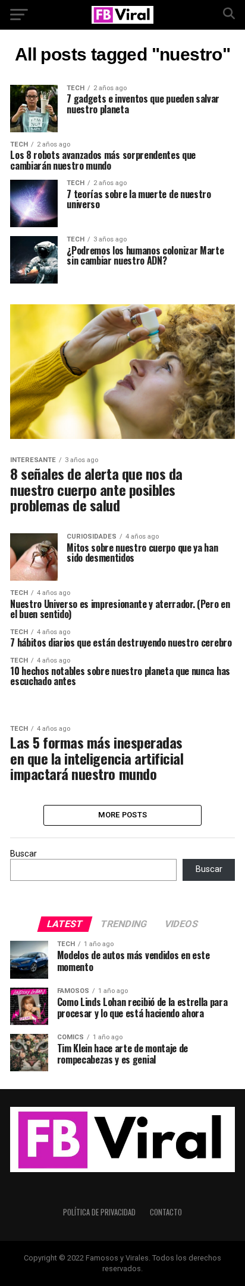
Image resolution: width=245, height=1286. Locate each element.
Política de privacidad (99, 1212)
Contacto (166, 1212)
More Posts (122, 814)
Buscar (23, 854)
